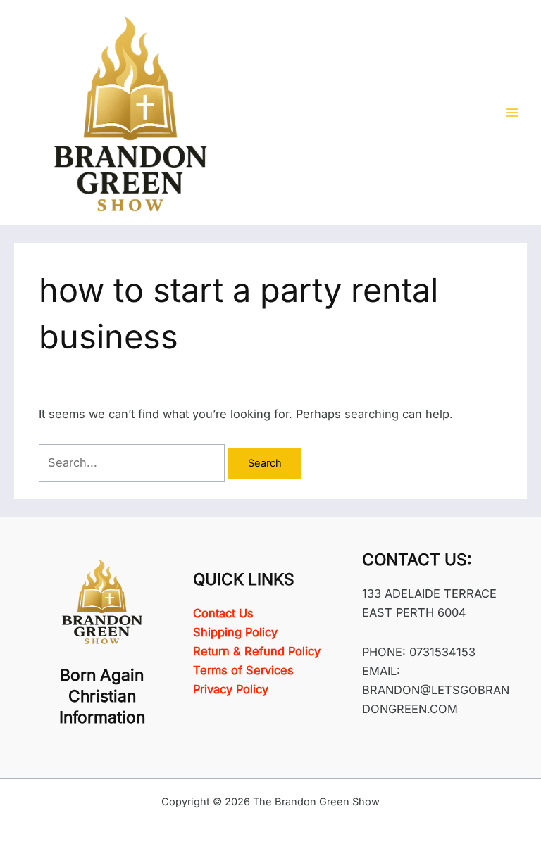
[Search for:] (133, 462)
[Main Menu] (512, 112)
